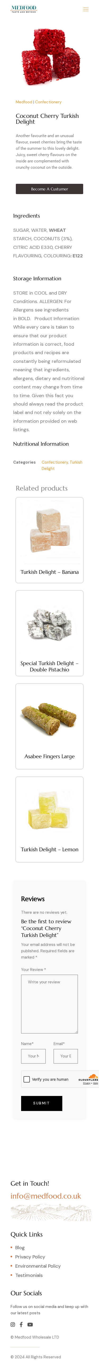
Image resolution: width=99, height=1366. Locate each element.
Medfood (24, 102)
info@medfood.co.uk (46, 1196)
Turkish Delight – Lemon (49, 849)
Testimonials (29, 1275)
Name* (27, 1043)
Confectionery (48, 102)
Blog (20, 1247)
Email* (59, 1043)
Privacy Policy (30, 1257)
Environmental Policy (38, 1266)
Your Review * (33, 969)
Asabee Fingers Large (50, 756)
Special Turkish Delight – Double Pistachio (49, 666)
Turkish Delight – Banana (50, 572)
